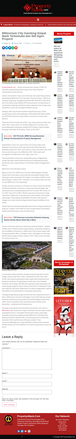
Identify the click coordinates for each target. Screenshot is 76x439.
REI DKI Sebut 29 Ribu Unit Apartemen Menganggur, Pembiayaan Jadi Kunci (59, 53)
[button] (38, 19)
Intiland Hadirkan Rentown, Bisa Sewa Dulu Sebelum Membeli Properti (60, 79)
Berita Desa (62, 422)
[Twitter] (22, 431)
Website (5, 389)
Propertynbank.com (9, 87)
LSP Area (62, 424)
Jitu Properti (62, 430)
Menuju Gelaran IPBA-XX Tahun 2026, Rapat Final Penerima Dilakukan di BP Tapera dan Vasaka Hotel (72, 239)
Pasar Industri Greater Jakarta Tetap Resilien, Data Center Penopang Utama (60, 176)
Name (5, 373)
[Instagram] (29, 431)
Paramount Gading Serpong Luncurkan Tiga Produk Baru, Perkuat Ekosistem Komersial (61, 206)
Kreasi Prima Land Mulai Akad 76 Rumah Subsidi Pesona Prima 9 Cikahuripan (61, 101)
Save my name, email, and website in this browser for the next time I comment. (25, 399)
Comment (6, 348)
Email (4, 381)
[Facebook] (18, 431)
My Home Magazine (62, 419)
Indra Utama (62, 428)
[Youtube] (25, 431)
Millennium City (7, 310)
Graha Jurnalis (62, 426)
